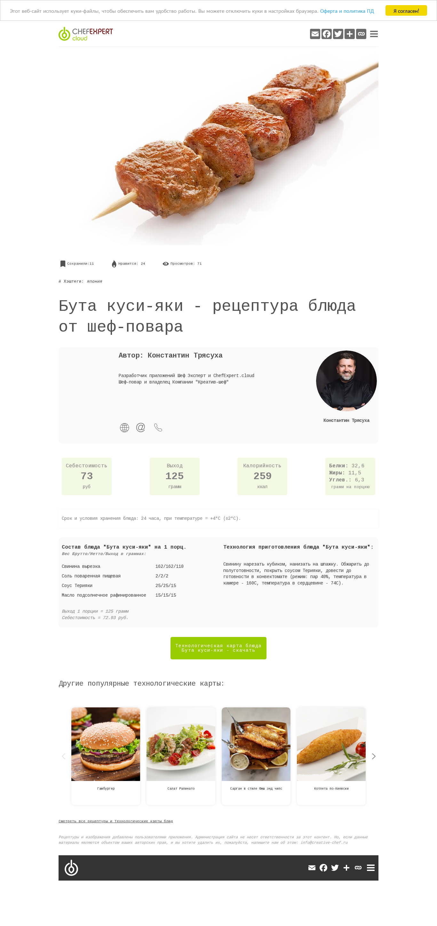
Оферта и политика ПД (347, 11)
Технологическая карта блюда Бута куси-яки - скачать (218, 648)
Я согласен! (406, 10)
